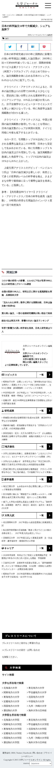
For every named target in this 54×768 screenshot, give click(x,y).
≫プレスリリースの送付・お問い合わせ (21, 650)
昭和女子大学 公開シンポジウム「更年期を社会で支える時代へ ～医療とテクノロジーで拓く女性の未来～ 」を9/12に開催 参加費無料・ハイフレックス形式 (27, 385)
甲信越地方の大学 (37, 692)
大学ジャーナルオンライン (30, 760)
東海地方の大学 (11, 697)
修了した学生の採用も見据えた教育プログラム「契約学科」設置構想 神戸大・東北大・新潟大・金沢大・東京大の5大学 (27, 505)
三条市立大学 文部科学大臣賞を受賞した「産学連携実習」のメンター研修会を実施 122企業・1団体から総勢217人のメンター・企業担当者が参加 (27, 566)
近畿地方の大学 (11, 701)
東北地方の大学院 (37, 720)
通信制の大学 (10, 710)
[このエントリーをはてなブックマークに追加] (33, 47)
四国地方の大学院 (13, 738)
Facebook (27, 753)
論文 (7, 38)
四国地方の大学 (11, 706)
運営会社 (6, 753)
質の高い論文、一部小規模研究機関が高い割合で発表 (27, 313)
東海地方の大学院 (13, 729)
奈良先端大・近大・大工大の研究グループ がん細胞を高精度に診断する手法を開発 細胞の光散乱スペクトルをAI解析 (27, 436)
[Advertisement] (27, 237)
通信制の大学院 (11, 742)
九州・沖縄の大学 (37, 706)
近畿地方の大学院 (13, 733)
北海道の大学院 (11, 720)
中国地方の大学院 (37, 733)
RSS (13, 753)
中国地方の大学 (36, 701)
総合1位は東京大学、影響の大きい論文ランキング (25, 321)
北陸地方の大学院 (37, 729)
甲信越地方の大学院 (38, 724)
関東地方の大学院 (13, 724)
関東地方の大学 (11, 692)
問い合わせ (37, 753)
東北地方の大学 (36, 688)
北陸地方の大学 (36, 697)
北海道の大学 (10, 688)
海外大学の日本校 (37, 710)
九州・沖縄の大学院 (38, 738)
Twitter (19, 753)
